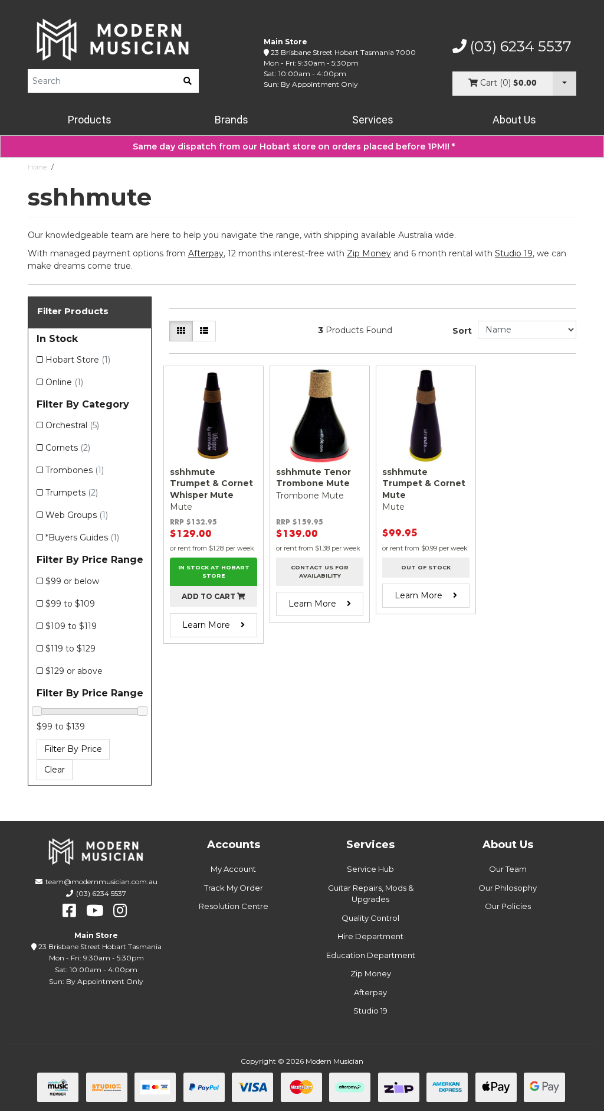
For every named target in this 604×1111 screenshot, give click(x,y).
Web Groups (76, 515)
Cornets (67, 447)
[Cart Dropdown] (564, 83)
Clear (54, 769)
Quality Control (370, 918)
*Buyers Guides (82, 537)
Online (64, 382)
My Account (233, 869)
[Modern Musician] (113, 39)
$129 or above (74, 671)
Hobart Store (77, 359)
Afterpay (370, 992)
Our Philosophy (507, 887)
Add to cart (209, 596)
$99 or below (72, 581)
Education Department (370, 955)
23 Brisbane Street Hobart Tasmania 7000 (343, 52)
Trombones (74, 470)
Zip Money (370, 973)
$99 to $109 (70, 603)
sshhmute (74, 167)
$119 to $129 (70, 648)
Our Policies (508, 906)
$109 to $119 (71, 626)
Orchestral (72, 425)
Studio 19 (514, 253)
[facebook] (69, 910)
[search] (187, 81)
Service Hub (370, 869)
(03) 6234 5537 (519, 46)
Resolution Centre (233, 906)
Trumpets (71, 492)
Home (37, 167)
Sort (462, 330)
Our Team (508, 869)
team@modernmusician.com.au (101, 881)
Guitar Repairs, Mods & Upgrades (370, 893)
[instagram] (120, 910)
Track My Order (233, 887)
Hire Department (370, 936)
